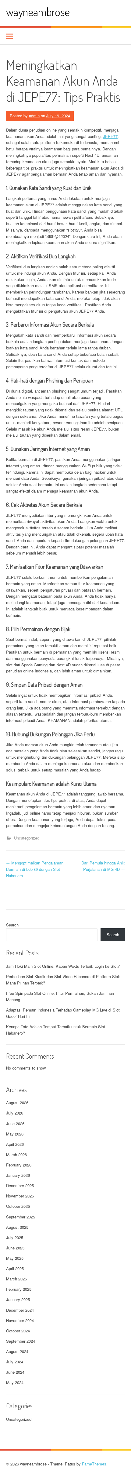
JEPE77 (110, 136)
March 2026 (16, 1154)
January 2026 (18, 1175)
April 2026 (15, 1144)
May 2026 (14, 1134)
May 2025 (14, 1258)
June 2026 (15, 1123)
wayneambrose (38, 12)
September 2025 (20, 1217)
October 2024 (18, 1331)
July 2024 (14, 1362)
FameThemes (94, 1464)
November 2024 (20, 1320)
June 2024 (15, 1372)
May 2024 (14, 1382)
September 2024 (20, 1341)
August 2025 (17, 1227)
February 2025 (18, 1289)
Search (12, 925)
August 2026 (17, 1102)
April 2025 (15, 1268)
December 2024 (20, 1310)
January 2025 (18, 1299)
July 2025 (14, 1237)
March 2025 (16, 1279)
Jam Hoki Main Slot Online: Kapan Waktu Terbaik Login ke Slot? (63, 966)
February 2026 (18, 1165)
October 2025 (18, 1206)
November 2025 (20, 1196)
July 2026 (14, 1113)
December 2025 (20, 1185)
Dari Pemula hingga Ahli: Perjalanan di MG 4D (103, 866)
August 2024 (17, 1351)
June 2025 (15, 1248)
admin (34, 116)
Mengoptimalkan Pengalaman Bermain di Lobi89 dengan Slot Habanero (34, 869)
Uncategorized (26, 838)
